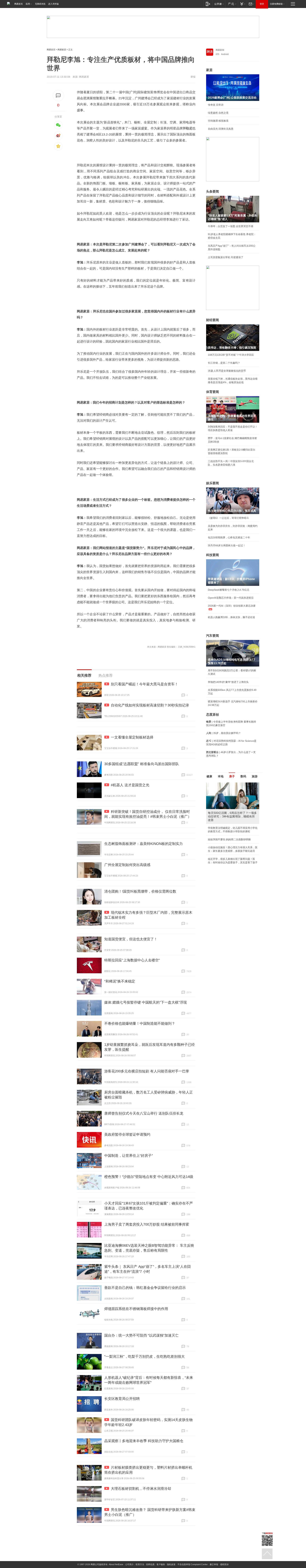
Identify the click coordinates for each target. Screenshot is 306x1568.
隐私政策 (171, 1564)
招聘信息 (150, 1564)
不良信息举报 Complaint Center (192, 1564)
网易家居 (62, 49)
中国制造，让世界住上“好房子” (128, 1156)
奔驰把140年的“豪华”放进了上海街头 (228, 682)
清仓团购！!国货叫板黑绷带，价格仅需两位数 (140, 891)
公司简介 (129, 1564)
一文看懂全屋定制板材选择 (132, 737)
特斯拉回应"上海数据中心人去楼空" (132, 960)
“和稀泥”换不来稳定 (119, 981)
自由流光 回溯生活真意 (220, 128)
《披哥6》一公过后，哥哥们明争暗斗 (228, 518)
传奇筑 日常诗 (215, 104)
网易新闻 (220, 50)
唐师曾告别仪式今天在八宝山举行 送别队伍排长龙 (143, 1113)
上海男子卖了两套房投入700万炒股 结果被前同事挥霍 (146, 1224)
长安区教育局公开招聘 (122, 1399)
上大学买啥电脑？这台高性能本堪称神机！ (231, 824)
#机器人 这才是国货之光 (130, 785)
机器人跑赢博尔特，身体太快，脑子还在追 (231, 617)
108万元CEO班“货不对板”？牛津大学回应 (231, 354)
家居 (209, 70)
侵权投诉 (224, 1564)
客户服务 (161, 1564)
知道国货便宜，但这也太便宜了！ (130, 939)
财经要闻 (212, 320)
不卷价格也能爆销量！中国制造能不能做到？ (139, 1023)
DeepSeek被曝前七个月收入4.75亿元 (228, 589)
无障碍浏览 (40, 4)
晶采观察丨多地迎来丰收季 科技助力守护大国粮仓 (143, 1441)
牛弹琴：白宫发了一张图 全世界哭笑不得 (230, 226)
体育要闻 (212, 392)
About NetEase (116, 1564)
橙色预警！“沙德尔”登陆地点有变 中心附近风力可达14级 (148, 1177)
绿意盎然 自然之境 (218, 112)
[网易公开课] (219, 4)
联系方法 (140, 1564)
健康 (209, 776)
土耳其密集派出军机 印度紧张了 (225, 257)
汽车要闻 (212, 635)
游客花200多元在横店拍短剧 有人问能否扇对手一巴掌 (146, 1071)
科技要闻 (212, 555)
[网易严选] (231, 4)
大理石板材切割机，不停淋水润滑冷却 (141, 1489)
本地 (220, 776)
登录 (262, 4)
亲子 (232, 776)
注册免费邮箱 (276, 4)
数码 (243, 776)
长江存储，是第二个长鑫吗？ (224, 362)
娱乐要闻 (212, 483)
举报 (193, 77)
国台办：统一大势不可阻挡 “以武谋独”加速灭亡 (141, 1335)
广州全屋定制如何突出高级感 (127, 865)
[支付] (242, 4)
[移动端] (208, 4)
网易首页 (18, 4)
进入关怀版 (53, 4)
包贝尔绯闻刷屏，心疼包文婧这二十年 (229, 537)
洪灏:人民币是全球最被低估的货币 (227, 370)
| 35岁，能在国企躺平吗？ (223, 733)
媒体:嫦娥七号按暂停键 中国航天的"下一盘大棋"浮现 (145, 1002)
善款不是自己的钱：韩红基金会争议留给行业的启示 (145, 1288)
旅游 (254, 776)
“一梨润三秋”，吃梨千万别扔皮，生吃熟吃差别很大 (144, 1356)
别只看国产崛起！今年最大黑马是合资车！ (144, 684)
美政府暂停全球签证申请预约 (127, 1134)
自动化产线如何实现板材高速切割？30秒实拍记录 (150, 705)
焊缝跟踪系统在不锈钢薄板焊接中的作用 (136, 1309)
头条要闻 (212, 191)
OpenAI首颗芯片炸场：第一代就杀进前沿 (231, 597)
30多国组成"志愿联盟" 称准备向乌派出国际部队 (141, 764)
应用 (28, 4)
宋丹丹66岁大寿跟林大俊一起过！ (226, 545)
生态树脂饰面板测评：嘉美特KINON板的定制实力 (143, 844)
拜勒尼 (187, 128)
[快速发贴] (58, 95)
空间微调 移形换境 (218, 120)
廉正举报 (214, 1564)
